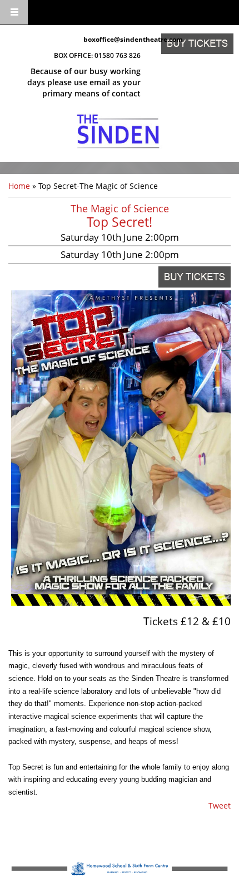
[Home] (118, 131)
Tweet (219, 805)
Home (19, 186)
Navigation (14, 12)
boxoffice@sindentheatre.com (112, 39)
